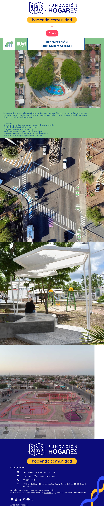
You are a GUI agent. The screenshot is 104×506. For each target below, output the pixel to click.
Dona (52, 33)
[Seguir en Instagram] (15, 499)
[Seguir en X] (24, 499)
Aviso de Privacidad (19, 505)
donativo (47, 492)
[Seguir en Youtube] (28, 499)
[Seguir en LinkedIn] (20, 499)
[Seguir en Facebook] (12, 499)
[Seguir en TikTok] (32, 499)
